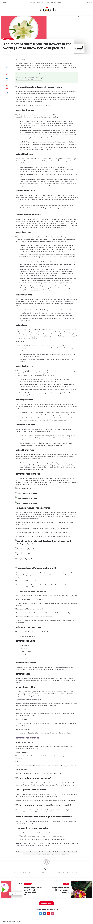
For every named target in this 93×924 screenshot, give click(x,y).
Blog (48, 2)
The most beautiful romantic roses (32, 854)
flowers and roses (8, 39)
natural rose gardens (27, 737)
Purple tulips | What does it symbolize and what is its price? (33, 891)
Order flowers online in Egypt (37, 2)
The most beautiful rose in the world (51, 854)
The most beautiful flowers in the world (44, 851)
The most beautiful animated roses (24, 851)
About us (53, 2)
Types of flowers (65, 854)
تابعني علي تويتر (16, 872)
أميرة (18, 59)
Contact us (60, 2)
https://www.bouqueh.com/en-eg (27, 845)
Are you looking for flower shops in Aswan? (60, 890)
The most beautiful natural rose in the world (66, 851)
